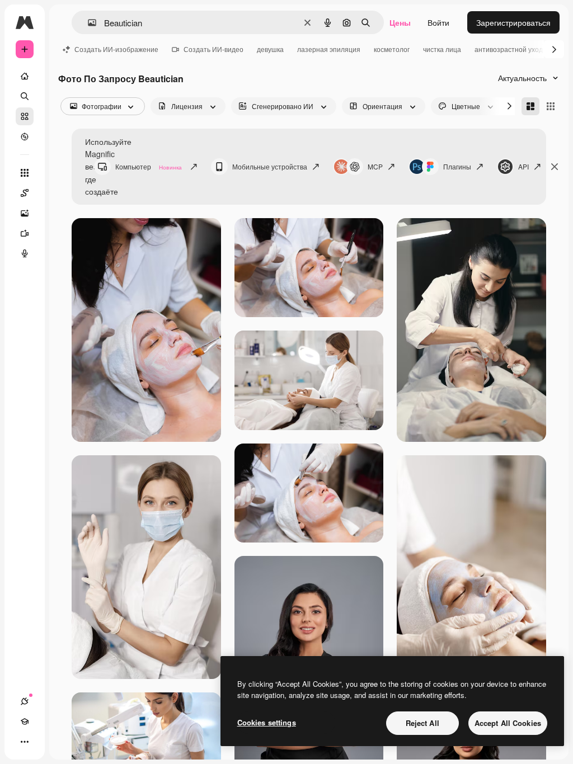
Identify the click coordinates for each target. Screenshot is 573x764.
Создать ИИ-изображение (116, 49)
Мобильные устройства (269, 166)
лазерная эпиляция (328, 49)
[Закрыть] (554, 166)
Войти (438, 22)
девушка (270, 49)
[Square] (551, 106)
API (523, 166)
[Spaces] (25, 193)
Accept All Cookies (508, 723)
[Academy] (25, 721)
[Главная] (25, 76)
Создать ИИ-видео (213, 49)
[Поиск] (25, 96)
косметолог (392, 49)
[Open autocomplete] (87, 22)
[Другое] (25, 742)
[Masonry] (530, 106)
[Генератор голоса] (25, 253)
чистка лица (442, 49)
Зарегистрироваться (513, 22)
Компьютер (148, 166)
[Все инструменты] (25, 173)
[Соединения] (25, 701)
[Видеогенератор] (25, 233)
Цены (400, 22)
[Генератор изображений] (25, 213)
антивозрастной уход (509, 49)
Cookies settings (266, 722)
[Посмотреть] (25, 136)
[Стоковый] (25, 116)
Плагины (457, 166)
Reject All (422, 723)
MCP (375, 166)
